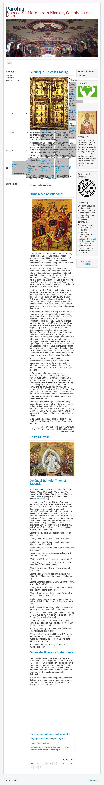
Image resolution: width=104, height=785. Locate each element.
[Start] (32, 763)
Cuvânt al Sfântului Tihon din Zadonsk (49, 482)
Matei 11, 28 (42, 499)
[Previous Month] (8, 75)
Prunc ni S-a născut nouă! (46, 194)
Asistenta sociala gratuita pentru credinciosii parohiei (50, 734)
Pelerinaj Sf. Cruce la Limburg (49, 72)
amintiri (53, 178)
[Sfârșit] (46, 767)
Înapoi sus (94, 780)
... (59, 763)
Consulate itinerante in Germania (51, 652)
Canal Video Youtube (87, 262)
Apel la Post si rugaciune (40, 743)
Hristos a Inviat (39, 437)
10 (36, 767)
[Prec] (37, 763)
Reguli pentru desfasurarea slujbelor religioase (48, 738)
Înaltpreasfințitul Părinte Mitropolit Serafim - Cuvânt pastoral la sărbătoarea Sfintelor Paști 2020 (50, 748)
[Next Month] (12, 75)
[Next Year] (10, 75)
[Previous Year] (7, 75)
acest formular (43, 160)
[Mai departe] (41, 767)
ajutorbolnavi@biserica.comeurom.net (87, 241)
